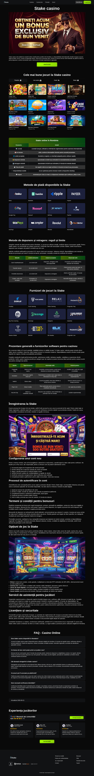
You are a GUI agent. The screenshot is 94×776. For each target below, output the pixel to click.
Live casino (36, 80)
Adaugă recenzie (77, 717)
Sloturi (75, 80)
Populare (17, 80)
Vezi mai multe (47, 741)
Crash (55, 80)
